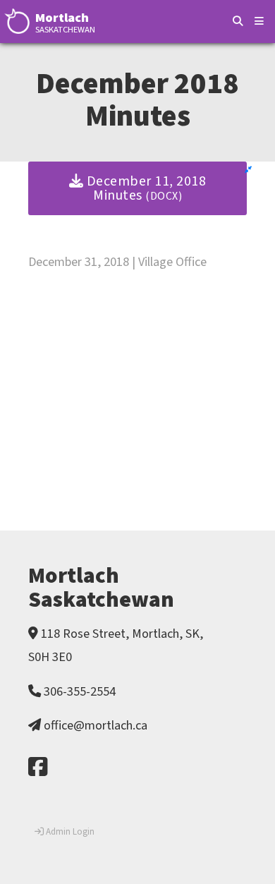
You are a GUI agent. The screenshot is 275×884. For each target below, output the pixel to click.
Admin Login (69, 831)
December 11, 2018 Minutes (144, 188)
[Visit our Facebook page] (37, 768)
